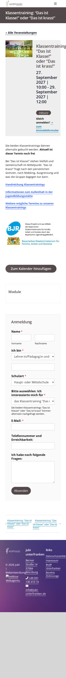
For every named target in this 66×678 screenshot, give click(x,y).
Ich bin (17, 350)
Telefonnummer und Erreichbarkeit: (26, 438)
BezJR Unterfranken (53, 566)
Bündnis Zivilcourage (52, 574)
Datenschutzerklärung (53, 556)
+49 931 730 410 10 (32, 580)
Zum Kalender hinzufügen (31, 268)
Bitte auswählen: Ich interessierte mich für (28, 393)
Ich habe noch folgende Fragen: (28, 457)
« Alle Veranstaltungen (21, 32)
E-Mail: (17, 421)
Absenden (21, 491)
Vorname (16, 343)
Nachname (41, 343)
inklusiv (43, 113)
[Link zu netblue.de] (13, 578)
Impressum (52, 560)
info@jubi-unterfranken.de (36, 591)
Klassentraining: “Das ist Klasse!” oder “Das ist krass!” (19, 523)
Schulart (18, 376)
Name (17, 332)
